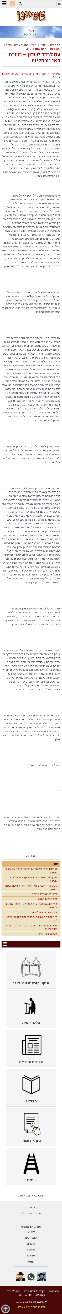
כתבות (24, 45)
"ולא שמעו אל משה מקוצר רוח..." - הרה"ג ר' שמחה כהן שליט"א (32, 927)
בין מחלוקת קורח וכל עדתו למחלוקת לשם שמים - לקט (32, 918)
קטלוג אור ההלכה (31, 1227)
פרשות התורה (35, 49)
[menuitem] (31, 970)
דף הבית (55, 45)
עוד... (54, 864)
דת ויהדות (12, 45)
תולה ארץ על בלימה (47, 934)
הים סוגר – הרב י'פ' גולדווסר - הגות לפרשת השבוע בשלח (31, 887)
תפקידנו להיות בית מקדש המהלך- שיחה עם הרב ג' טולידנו (31, 870)
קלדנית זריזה (31, 1207)
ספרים (31, 1232)
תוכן (34, 45)
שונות (31, 1262)
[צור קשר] (12, 4)
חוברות (31, 1244)
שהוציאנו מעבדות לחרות (45, 912)
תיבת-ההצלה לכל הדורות (45, 894)
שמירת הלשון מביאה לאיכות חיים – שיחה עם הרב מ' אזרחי (32, 905)
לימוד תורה (53, 49)
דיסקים (31, 1256)
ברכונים (31, 1250)
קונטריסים (31, 1238)
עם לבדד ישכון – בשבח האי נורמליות (34, 58)
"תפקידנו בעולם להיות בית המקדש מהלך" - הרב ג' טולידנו (32, 879)
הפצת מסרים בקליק (31, 1213)
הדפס (29, 856)
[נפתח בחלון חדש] (41, 1276)
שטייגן (43, 45)
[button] (20, 3)
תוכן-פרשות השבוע (48, 899)
